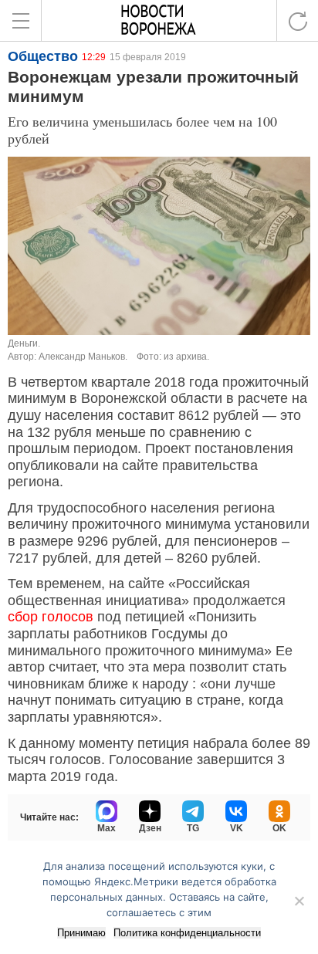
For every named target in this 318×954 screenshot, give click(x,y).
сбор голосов (50, 616)
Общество (43, 56)
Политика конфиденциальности (187, 933)
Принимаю (81, 933)
